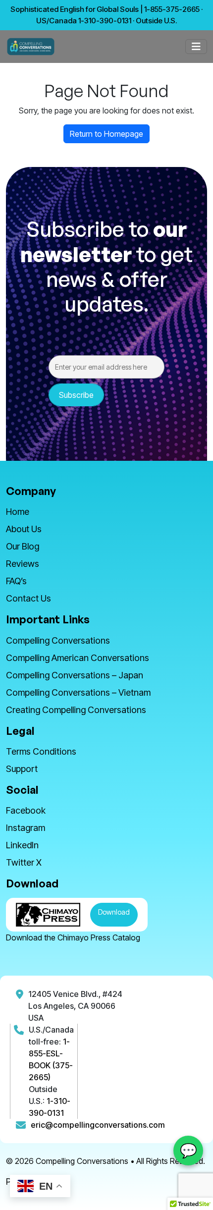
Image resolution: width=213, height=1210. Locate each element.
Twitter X (24, 862)
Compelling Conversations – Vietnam (78, 692)
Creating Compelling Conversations (76, 710)
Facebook (26, 810)
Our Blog (22, 546)
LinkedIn (22, 845)
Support (22, 769)
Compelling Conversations (58, 640)
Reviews (22, 563)
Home (17, 511)
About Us (24, 529)
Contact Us (28, 598)
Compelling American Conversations (77, 658)
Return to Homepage (106, 134)
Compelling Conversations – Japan (74, 675)
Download (114, 912)
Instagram (25, 828)
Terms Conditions (41, 751)
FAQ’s (16, 581)
